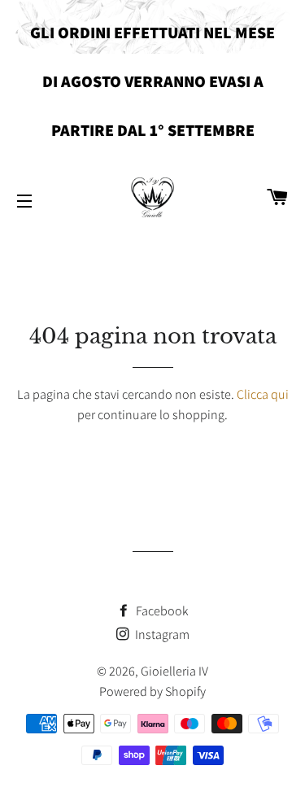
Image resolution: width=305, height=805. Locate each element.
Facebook (161, 610)
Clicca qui (263, 394)
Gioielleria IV (174, 671)
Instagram (161, 634)
